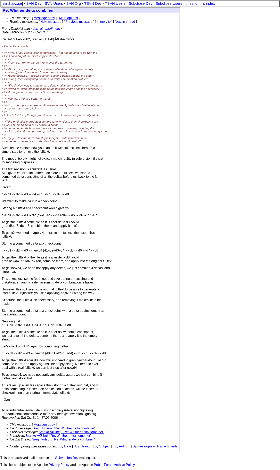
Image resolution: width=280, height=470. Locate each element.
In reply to (104, 21)
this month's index (200, 3)
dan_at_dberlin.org (46, 28)
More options (68, 18)
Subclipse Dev (140, 3)
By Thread (82, 446)
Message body (44, 18)
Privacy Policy (59, 465)
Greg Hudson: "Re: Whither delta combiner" (64, 428)
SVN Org (73, 3)
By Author (121, 446)
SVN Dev (33, 3)
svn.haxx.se (12, 3)
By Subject (102, 446)
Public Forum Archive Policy (114, 465)
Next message (50, 21)
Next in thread (125, 21)
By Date (65, 446)
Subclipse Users (169, 3)
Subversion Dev (67, 458)
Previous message (78, 21)
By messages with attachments (155, 446)
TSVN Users (115, 3)
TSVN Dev (93, 3)
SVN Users (54, 3)
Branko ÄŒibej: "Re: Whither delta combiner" (71, 432)
